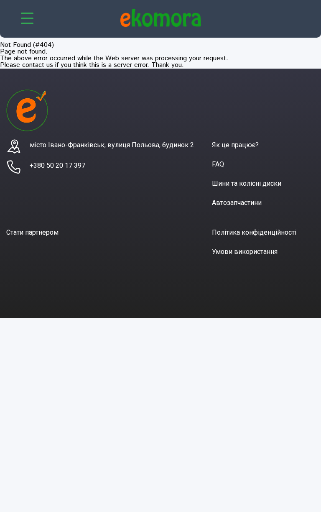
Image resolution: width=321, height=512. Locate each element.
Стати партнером (32, 232)
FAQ (218, 164)
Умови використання (245, 252)
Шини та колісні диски (246, 183)
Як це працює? (235, 145)
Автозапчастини (237, 203)
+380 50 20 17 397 (57, 165)
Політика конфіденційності (254, 232)
